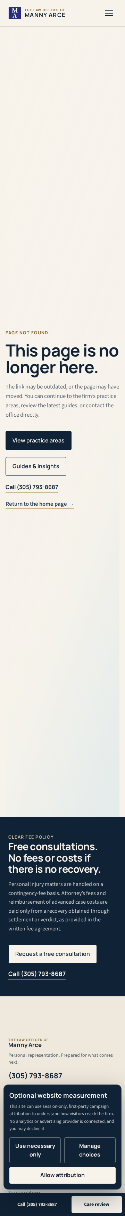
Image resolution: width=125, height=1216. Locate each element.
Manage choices (90, 1150)
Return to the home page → (40, 504)
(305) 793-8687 (35, 1075)
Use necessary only (35, 1150)
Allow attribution (62, 1175)
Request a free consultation (52, 954)
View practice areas (38, 440)
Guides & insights (35, 466)
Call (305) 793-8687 (32, 487)
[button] (109, 13)
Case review (96, 1204)
